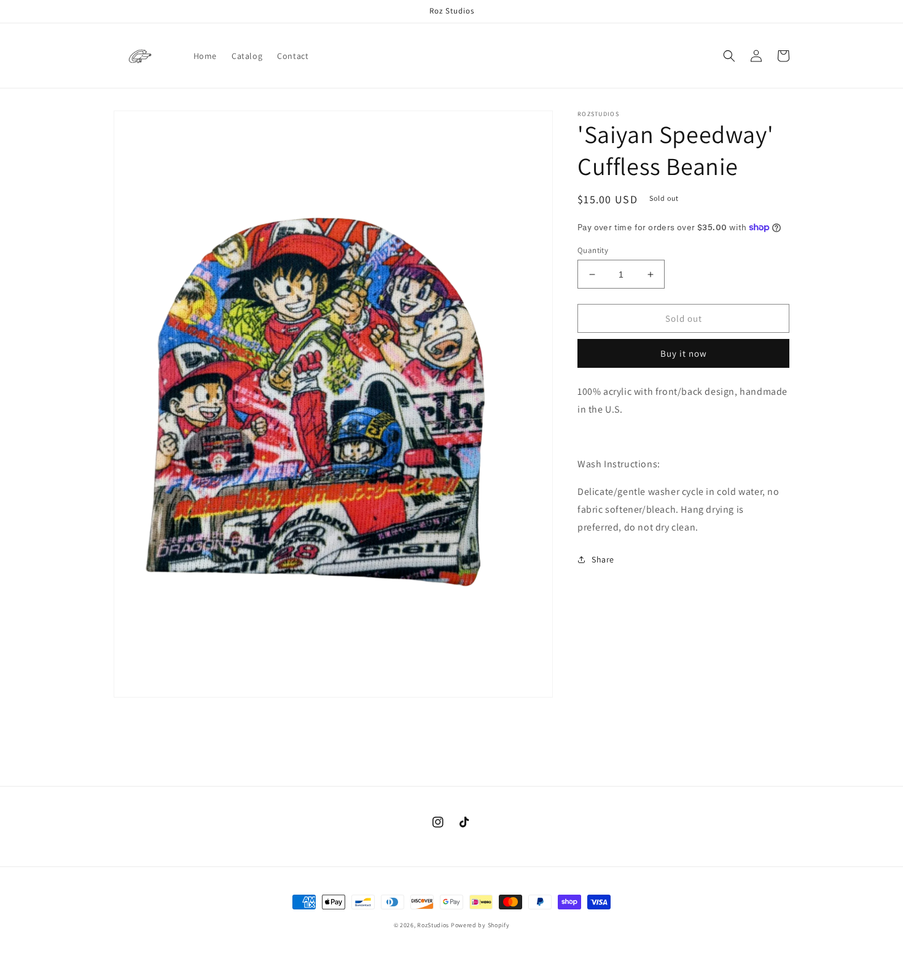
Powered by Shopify (480, 925)
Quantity (592, 250)
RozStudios (433, 925)
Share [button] (603, 559)
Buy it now (683, 353)
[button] (729, 55)
